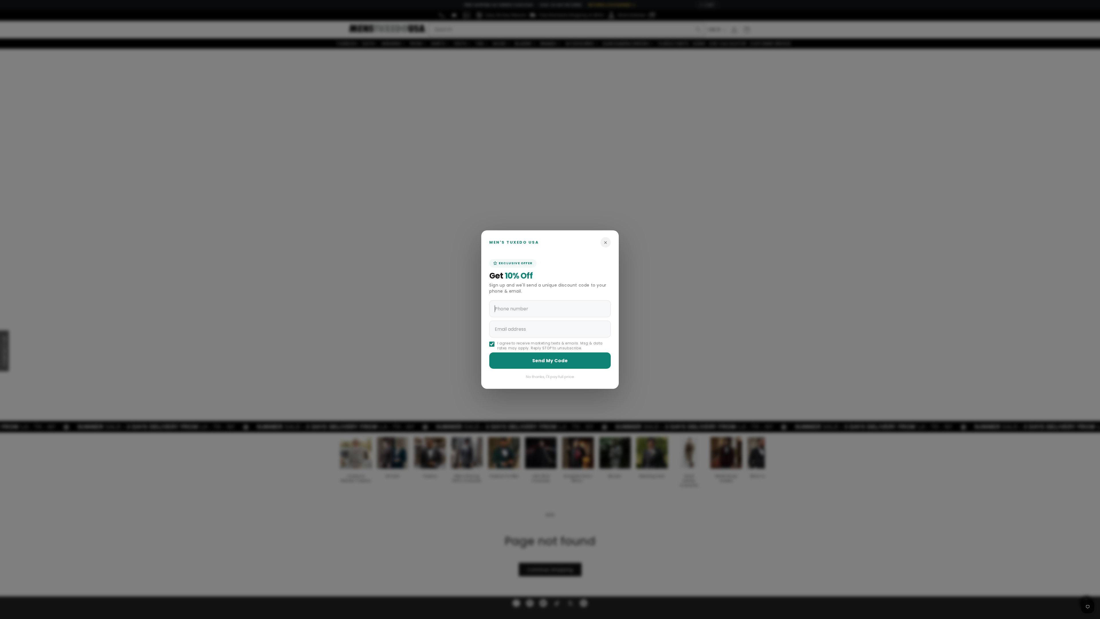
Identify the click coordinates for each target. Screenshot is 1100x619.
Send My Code (550, 360)
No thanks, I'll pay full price (550, 376)
